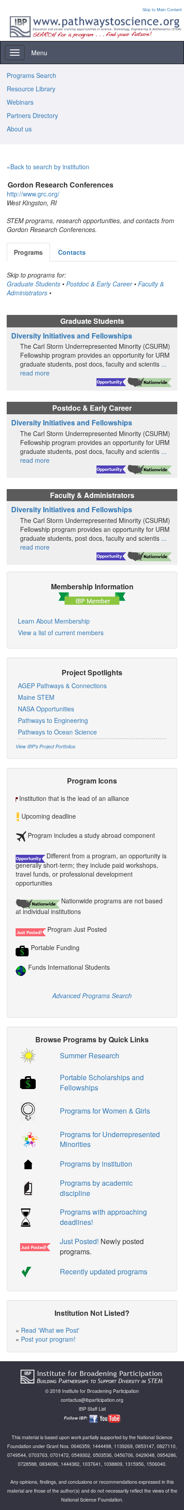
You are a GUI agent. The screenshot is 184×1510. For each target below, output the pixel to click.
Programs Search (31, 75)
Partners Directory (32, 115)
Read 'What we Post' (50, 1330)
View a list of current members (61, 632)
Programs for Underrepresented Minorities (110, 1139)
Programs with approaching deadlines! (103, 1217)
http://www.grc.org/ (33, 193)
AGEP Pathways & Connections (62, 685)
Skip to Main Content (162, 9)
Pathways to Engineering (53, 720)
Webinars (20, 102)
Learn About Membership (54, 620)
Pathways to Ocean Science (57, 731)
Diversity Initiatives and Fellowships (71, 336)
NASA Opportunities (46, 708)
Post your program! (48, 1339)
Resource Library (31, 88)
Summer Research (89, 1055)
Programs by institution (96, 1164)
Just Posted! (79, 1241)
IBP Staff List (92, 1408)
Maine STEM (36, 697)
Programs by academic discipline (96, 1188)
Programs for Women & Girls (105, 1111)
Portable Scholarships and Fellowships (102, 1082)
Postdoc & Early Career (99, 283)
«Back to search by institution (48, 166)
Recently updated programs (103, 1271)
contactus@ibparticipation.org (92, 1399)
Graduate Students (33, 283)
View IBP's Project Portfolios (45, 746)
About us (19, 128)
